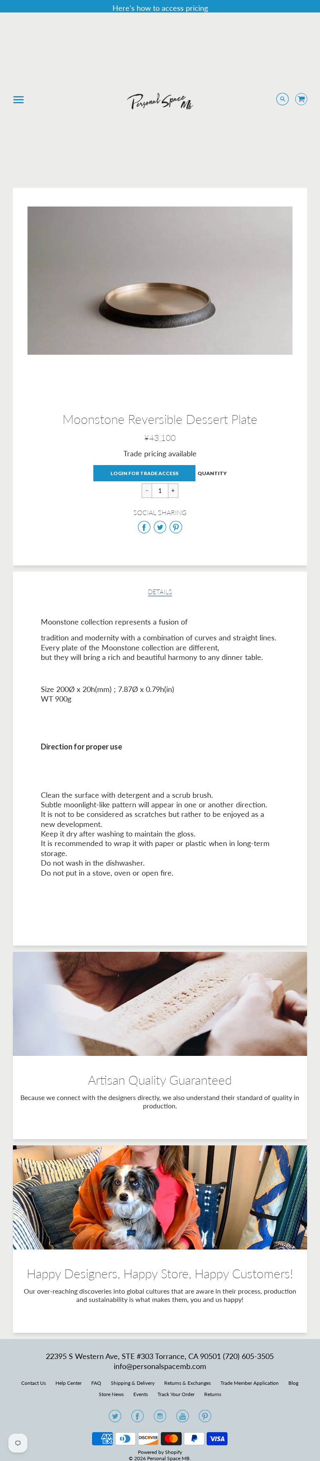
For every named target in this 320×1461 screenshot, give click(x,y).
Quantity (212, 473)
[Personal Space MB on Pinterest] (205, 1418)
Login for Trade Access (144, 473)
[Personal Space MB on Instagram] (160, 1418)
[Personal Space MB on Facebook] (137, 1418)
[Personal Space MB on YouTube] (182, 1418)
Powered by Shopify (160, 1452)
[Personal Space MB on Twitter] (115, 1418)
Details (160, 591)
